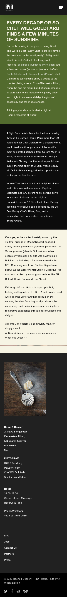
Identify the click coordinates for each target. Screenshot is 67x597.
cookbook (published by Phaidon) (37, 64)
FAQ (6, 535)
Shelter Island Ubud (15, 477)
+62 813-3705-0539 (15, 515)
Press (7, 559)
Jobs (6, 541)
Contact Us (10, 547)
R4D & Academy (13, 463)
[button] (61, 7)
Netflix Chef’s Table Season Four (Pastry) (30, 74)
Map (6, 450)
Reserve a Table (13, 502)
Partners (9, 553)
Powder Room (12, 467)
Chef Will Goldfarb (14, 472)
